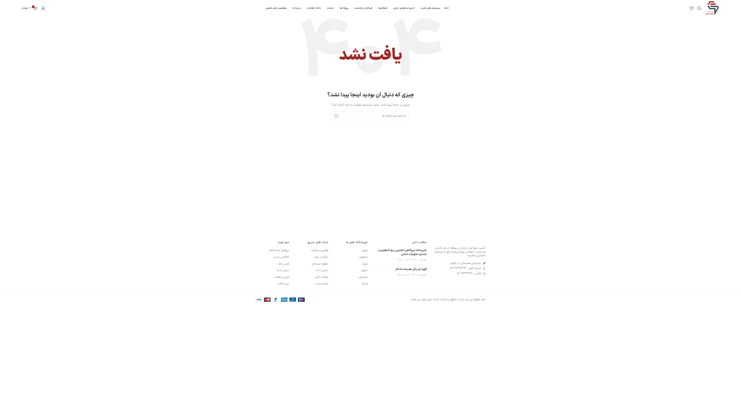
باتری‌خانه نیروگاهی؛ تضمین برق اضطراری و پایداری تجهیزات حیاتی (402, 252)
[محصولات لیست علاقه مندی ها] (691, 8)
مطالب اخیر (321, 277)
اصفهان (363, 257)
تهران (365, 250)
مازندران (363, 277)
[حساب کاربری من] (43, 8)
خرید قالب (283, 284)
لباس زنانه (283, 264)
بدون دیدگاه (403, 259)
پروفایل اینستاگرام (279, 250)
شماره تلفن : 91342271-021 (465, 268)
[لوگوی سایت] (712, 8)
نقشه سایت (321, 284)
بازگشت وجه (321, 257)
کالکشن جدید (281, 257)
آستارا (365, 284)
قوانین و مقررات (319, 250)
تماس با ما (322, 270)
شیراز (365, 264)
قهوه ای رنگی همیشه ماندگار (411, 269)
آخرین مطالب (281, 277)
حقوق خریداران (320, 264)
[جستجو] (699, 8)
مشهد (364, 270)
